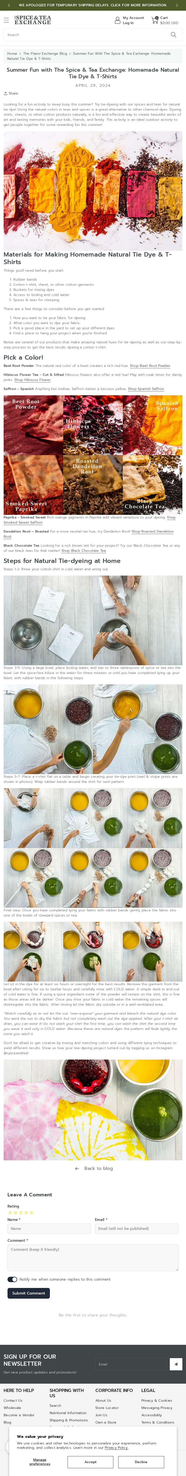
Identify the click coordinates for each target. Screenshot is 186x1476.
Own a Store (105, 1422)
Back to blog (98, 1168)
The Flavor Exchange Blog (45, 53)
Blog (7, 1422)
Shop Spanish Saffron (146, 388)
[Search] (173, 35)
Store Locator (107, 1407)
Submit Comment (28, 1293)
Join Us (101, 1415)
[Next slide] (177, 5)
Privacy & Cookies (156, 1400)
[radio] (10, 1212)
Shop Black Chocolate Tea (84, 550)
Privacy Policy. (117, 1447)
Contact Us (13, 1400)
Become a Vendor (19, 1415)
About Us (103, 1400)
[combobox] (93, 35)
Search (55, 1405)
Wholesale (12, 1407)
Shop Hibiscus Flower (33, 379)
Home (12, 53)
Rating (13, 1206)
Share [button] (13, 93)
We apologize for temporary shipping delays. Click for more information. (93, 5)
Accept (90, 1462)
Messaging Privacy (157, 1407)
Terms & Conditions (157, 1422)
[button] (8, 20)
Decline (141, 1462)
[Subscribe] (176, 1364)
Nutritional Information (68, 1413)
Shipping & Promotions (69, 1420)
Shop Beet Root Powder (150, 365)
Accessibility (151, 1415)
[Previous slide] (9, 5)
